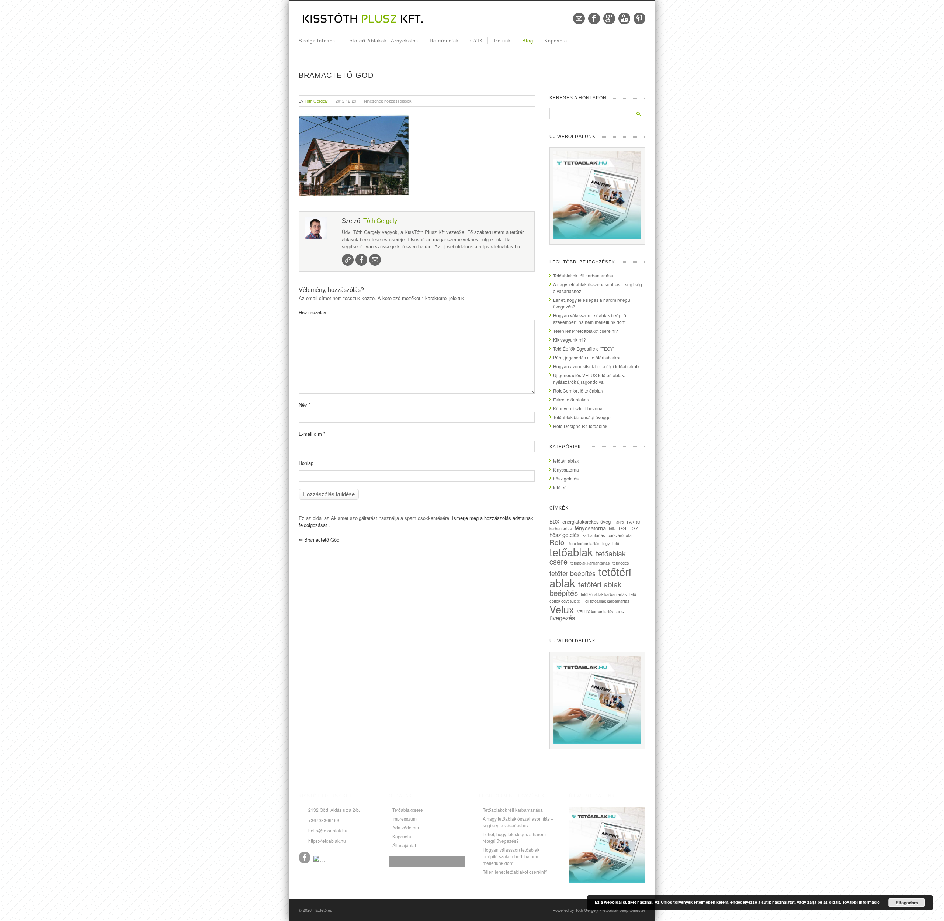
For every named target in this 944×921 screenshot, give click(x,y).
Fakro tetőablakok (571, 399)
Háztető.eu (322, 910)
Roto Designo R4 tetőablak (580, 426)
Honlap (306, 462)
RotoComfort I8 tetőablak (578, 390)
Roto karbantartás (583, 543)
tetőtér (559, 487)
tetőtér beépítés (572, 573)
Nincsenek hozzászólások (388, 101)
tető (615, 543)
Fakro (619, 522)
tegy (606, 543)
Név (304, 404)
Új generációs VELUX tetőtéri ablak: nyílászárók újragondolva (589, 378)
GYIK (476, 40)
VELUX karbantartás (595, 611)
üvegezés (562, 617)
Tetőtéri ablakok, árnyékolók (383, 40)
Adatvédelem (405, 827)
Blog (527, 40)
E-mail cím (312, 433)
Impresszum (404, 818)
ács (620, 611)
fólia (612, 528)
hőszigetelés (566, 478)
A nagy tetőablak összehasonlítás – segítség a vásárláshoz (518, 821)
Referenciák (444, 40)
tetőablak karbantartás (590, 563)
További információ (861, 902)
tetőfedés (620, 563)
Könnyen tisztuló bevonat (578, 408)
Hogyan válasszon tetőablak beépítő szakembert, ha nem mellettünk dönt (589, 318)
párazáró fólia (620, 535)
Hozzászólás (312, 312)
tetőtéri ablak (566, 461)
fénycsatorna (566, 469)
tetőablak (571, 551)
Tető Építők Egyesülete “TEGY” (583, 348)
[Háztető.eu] (363, 22)
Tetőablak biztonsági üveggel (582, 417)
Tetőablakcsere (407, 810)
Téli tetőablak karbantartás (606, 601)
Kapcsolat (556, 40)
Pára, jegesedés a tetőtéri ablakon (587, 357)
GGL (624, 528)
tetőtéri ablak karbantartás (604, 594)
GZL (636, 528)
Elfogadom (907, 902)
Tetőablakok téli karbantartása (583, 275)
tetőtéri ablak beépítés (585, 588)
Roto (557, 542)
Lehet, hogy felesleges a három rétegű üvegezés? (514, 837)
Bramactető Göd (319, 539)
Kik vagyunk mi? (569, 340)
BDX (554, 521)
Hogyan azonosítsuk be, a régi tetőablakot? (596, 366)
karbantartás (594, 535)
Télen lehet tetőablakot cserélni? (585, 331)
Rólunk (502, 40)
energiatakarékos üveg (586, 521)
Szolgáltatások (317, 40)
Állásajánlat (404, 845)
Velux (561, 609)
